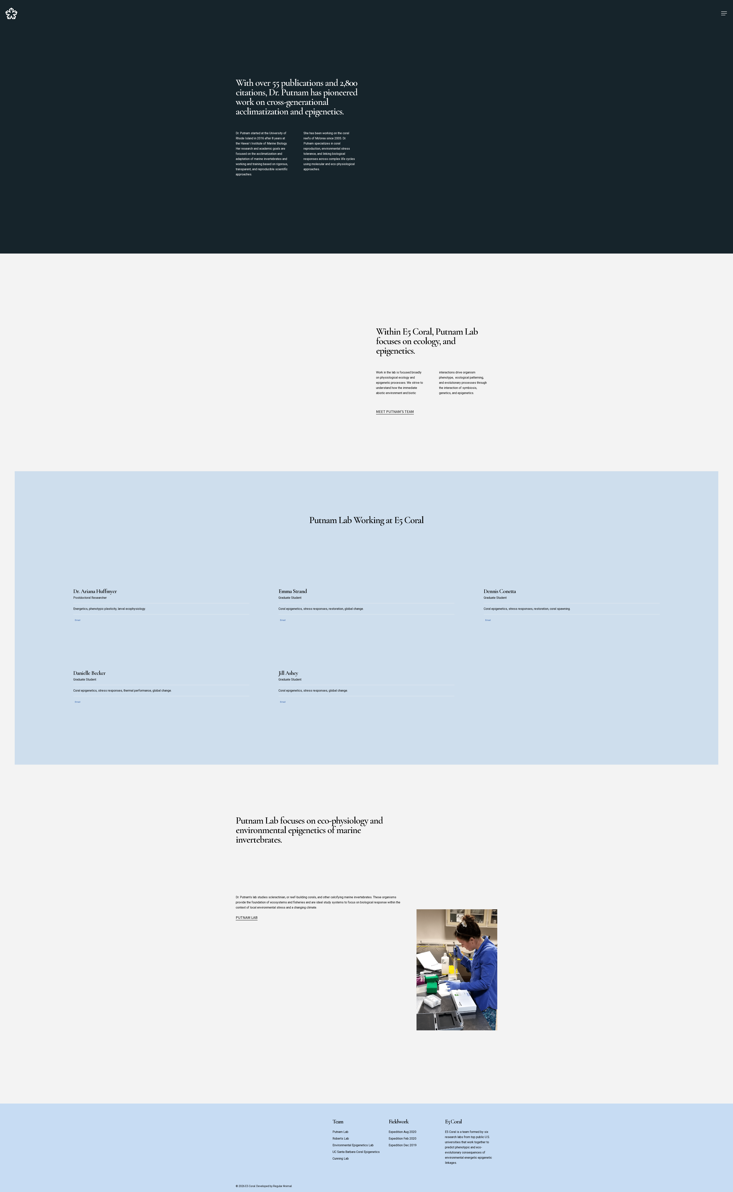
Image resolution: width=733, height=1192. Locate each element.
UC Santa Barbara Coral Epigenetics (356, 1152)
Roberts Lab (341, 1138)
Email (77, 620)
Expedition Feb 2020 (402, 1138)
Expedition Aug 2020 (402, 1132)
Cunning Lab (341, 1158)
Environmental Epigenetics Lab (353, 1145)
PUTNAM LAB (247, 917)
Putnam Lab (340, 1132)
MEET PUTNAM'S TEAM (395, 411)
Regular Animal (282, 1186)
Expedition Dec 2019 (403, 1145)
